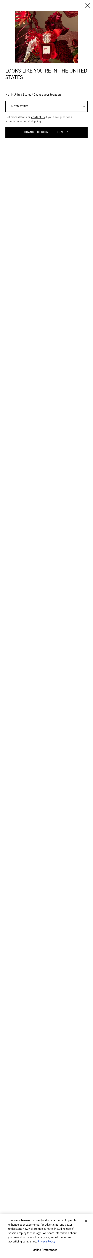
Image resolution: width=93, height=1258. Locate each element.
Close (87, 5)
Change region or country (46, 132)
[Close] (86, 1221)
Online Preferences (45, 1250)
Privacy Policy (46, 1241)
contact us (38, 117)
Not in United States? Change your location (33, 94)
